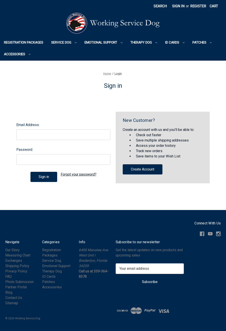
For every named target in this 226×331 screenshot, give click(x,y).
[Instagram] (218, 234)
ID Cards (172, 42)
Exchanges (13, 260)
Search (160, 6)
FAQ (8, 276)
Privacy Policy (16, 271)
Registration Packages (23, 42)
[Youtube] (210, 234)
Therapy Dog (141, 42)
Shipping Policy (17, 266)
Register (198, 6)
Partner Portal (16, 287)
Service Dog (61, 42)
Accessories (15, 54)
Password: (24, 149)
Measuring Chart (17, 255)
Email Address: (28, 125)
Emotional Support (101, 42)
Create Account (142, 169)
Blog (8, 292)
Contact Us (13, 298)
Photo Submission (19, 282)
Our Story (12, 250)
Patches (199, 42)
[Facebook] (202, 234)
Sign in (178, 6)
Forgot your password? (78, 174)
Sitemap (11, 303)
